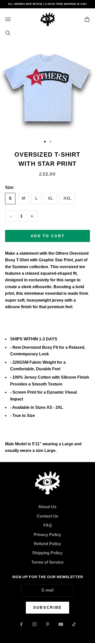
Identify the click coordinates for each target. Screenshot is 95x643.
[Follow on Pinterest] (47, 624)
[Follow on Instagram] (34, 624)
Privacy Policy (47, 534)
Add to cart (48, 236)
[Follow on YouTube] (60, 624)
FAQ (47, 525)
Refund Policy (47, 544)
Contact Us (47, 516)
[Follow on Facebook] (21, 624)
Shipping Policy (47, 553)
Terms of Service (47, 562)
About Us (47, 507)
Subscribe (47, 607)
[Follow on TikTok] (74, 624)
